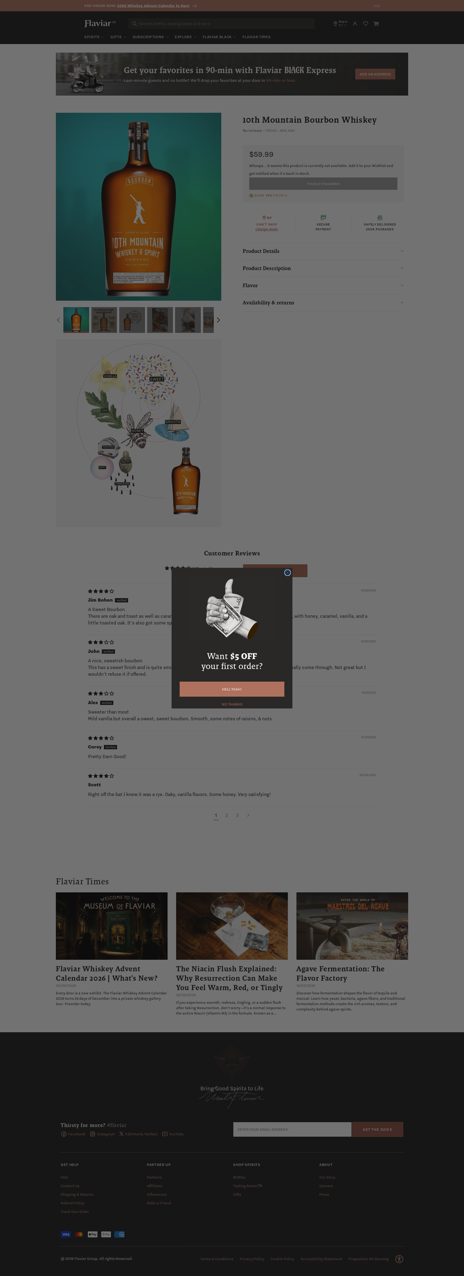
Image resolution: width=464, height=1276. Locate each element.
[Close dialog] (287, 572)
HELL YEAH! (232, 689)
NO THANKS (232, 703)
